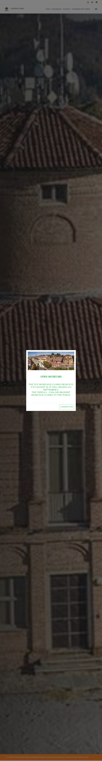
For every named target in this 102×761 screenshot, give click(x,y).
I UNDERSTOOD (66, 407)
